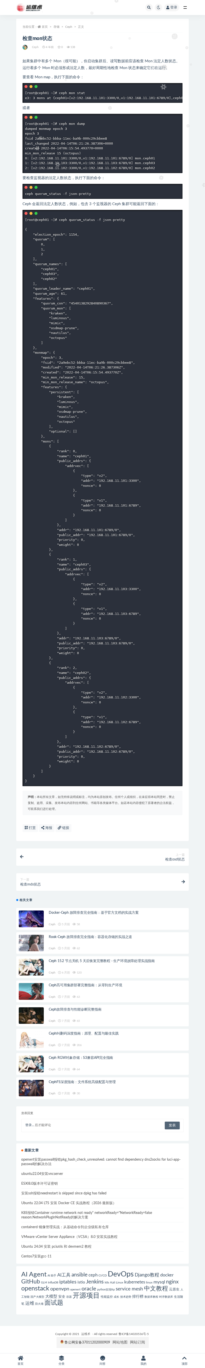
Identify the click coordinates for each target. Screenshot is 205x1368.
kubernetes (134, 1282)
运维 (29, 1303)
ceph (93, 1275)
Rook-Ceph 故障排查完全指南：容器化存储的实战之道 (90, 937)
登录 (173, 7)
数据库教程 (151, 1296)
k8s (107, 1282)
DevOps (121, 1274)
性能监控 (107, 1296)
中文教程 (156, 1289)
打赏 (32, 828)
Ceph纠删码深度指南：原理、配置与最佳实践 (84, 1033)
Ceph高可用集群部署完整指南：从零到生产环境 (85, 985)
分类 (61, 1363)
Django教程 (147, 1275)
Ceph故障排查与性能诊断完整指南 (75, 1009)
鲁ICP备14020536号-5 (133, 1333)
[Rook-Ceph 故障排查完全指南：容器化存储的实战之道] (31, 943)
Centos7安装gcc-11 (36, 1256)
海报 (48, 828)
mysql (159, 1282)
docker (167, 1275)
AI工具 (63, 1275)
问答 (103, 1363)
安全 (61, 1296)
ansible (80, 1274)
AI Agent (33, 1274)
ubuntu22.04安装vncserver (42, 1174)
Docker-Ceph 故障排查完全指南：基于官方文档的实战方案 (94, 913)
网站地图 (120, 1342)
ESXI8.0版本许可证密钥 (39, 1183)
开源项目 (86, 1295)
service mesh (129, 1289)
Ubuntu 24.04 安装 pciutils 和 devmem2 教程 (56, 1246)
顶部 (185, 1363)
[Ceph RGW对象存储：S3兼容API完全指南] (31, 1064)
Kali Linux (116, 1282)
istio (81, 1282)
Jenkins (95, 1281)
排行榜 (138, 1296)
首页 (45, 26)
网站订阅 (137, 1342)
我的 (143, 1363)
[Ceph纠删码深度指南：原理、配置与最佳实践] (31, 1039)
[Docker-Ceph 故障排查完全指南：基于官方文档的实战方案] (31, 918)
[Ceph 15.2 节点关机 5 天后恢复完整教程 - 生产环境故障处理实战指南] (31, 967)
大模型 (51, 1296)
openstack (35, 1288)
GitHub (30, 1281)
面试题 (53, 1303)
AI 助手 (52, 1275)
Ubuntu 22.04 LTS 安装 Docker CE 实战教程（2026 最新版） (68, 1203)
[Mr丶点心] (25, 47)
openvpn (59, 1288)
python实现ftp (106, 1289)
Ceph (68, 26)
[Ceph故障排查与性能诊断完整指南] (31, 1015)
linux (149, 1282)
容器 (69, 1296)
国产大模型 (37, 1296)
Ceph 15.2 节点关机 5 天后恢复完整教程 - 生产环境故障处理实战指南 (102, 961)
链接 (65, 828)
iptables (67, 1281)
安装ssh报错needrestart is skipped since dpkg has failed (63, 1193)
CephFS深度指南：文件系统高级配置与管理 (82, 1082)
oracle (89, 1288)
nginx (172, 1281)
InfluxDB (53, 1282)
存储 (57, 26)
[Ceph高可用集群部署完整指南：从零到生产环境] (31, 991)
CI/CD (102, 1275)
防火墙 (39, 1303)
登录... (29, 1125)
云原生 (174, 1289)
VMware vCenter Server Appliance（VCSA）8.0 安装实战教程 (69, 1237)
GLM (44, 1282)
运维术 (85, 1333)
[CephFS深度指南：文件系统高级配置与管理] (31, 1088)
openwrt (75, 1289)
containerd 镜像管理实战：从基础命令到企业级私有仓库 (65, 1227)
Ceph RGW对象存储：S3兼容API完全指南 (81, 1058)
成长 (116, 1296)
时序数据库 (166, 1296)
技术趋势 (125, 1296)
